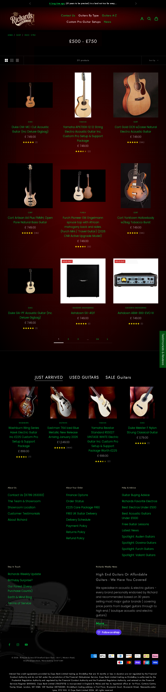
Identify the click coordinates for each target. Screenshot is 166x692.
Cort (136, 122)
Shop (18, 35)
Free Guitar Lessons (135, 524)
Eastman (63, 423)
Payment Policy (76, 526)
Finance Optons (77, 495)
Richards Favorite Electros (139, 501)
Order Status (75, 501)
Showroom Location (21, 507)
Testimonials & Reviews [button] (163, 349)
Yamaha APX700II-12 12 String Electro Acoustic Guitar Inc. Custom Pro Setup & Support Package (83, 134)
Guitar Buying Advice (136, 495)
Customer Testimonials (24, 513)
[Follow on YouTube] (26, 644)
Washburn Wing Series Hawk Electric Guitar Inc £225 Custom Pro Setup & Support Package (23, 437)
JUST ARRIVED (49, 377)
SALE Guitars (118, 377)
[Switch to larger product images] (6, 60)
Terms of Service (19, 603)
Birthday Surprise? (20, 580)
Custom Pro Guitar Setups (84, 22)
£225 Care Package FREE (83, 507)
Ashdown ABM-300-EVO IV (136, 313)
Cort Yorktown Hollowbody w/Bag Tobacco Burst (135, 220)
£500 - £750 (30, 35)
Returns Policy (75, 532)
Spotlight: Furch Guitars (138, 549)
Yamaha (83, 122)
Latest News (130, 530)
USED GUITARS (84, 377)
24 (97, 339)
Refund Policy (75, 538)
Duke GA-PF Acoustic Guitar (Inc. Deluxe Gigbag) (30, 315)
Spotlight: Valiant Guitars (138, 555)
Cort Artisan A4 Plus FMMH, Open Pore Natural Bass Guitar (30, 220)
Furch (83, 212)
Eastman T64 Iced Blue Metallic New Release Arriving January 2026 (63, 432)
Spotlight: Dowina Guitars (139, 543)
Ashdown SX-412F (83, 313)
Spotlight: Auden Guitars (138, 537)
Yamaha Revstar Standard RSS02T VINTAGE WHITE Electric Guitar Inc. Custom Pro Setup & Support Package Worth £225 (102, 439)
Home (10, 35)
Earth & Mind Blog (20, 597)
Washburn (24, 423)
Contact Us (68, 15)
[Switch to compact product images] (17, 60)
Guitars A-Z (109, 15)
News (107, 22)
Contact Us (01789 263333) (26, 495)
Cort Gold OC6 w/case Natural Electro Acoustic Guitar (136, 129)
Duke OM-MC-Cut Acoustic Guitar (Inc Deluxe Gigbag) (30, 129)
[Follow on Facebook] (9, 644)
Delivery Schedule (78, 520)
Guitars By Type (88, 15)
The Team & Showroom (24, 501)
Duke (30, 122)
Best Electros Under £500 (139, 507)
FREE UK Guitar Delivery (81, 513)
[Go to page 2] (107, 339)
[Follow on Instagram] (17, 644)
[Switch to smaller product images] (11, 60)
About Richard (17, 520)
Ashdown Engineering (83, 308)
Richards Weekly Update (24, 574)
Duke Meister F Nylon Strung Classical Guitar (142, 430)
